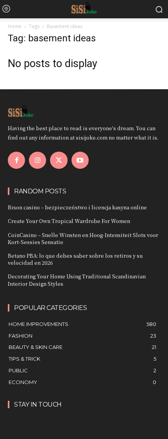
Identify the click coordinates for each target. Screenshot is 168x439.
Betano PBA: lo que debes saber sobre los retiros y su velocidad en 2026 (75, 259)
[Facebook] (16, 160)
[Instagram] (37, 160)
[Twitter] (58, 160)
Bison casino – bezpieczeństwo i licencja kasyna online (77, 207)
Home (14, 26)
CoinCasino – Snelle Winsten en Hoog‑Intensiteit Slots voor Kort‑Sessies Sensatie (83, 238)
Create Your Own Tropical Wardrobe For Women (69, 221)
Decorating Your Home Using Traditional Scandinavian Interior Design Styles (77, 280)
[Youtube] (80, 160)
